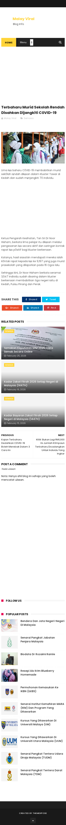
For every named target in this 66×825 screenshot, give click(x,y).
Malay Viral (23, 18)
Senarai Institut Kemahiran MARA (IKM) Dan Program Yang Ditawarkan (42, 707)
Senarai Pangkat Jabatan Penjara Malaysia (38, 639)
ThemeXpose (40, 813)
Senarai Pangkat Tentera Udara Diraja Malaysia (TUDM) (42, 755)
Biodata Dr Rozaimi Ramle (38, 654)
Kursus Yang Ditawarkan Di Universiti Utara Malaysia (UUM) (42, 739)
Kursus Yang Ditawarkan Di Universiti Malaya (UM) (38, 722)
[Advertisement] (33, 77)
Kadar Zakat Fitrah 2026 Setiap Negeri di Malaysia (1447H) (31, 383)
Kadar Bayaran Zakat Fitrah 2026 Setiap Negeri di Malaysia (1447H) (31, 417)
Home (8, 42)
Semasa (29, 118)
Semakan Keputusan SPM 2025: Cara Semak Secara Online (28, 349)
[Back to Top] (33, 820)
